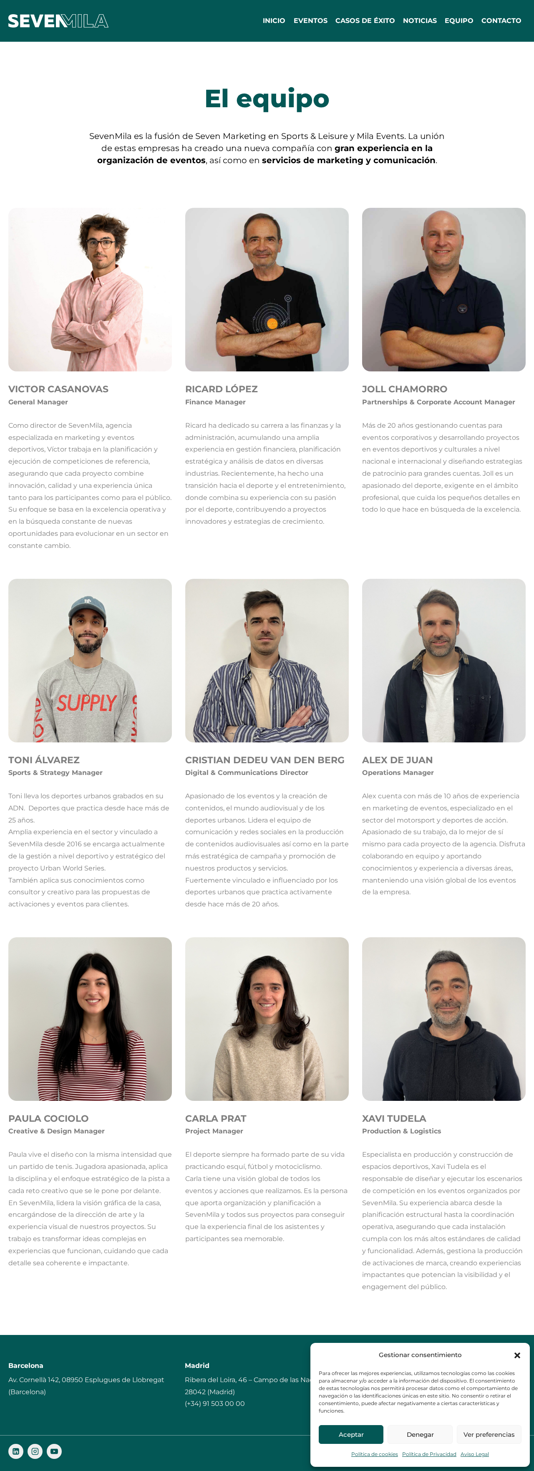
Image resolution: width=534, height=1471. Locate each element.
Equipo (459, 21)
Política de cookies (374, 1454)
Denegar (420, 1434)
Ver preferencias (489, 1434)
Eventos (310, 21)
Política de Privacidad (429, 1454)
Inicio (274, 21)
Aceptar (351, 1434)
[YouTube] (54, 1451)
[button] (517, 1355)
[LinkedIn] (15, 1451)
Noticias (420, 21)
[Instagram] (35, 1451)
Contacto (501, 21)
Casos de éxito (365, 21)
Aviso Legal (475, 1454)
